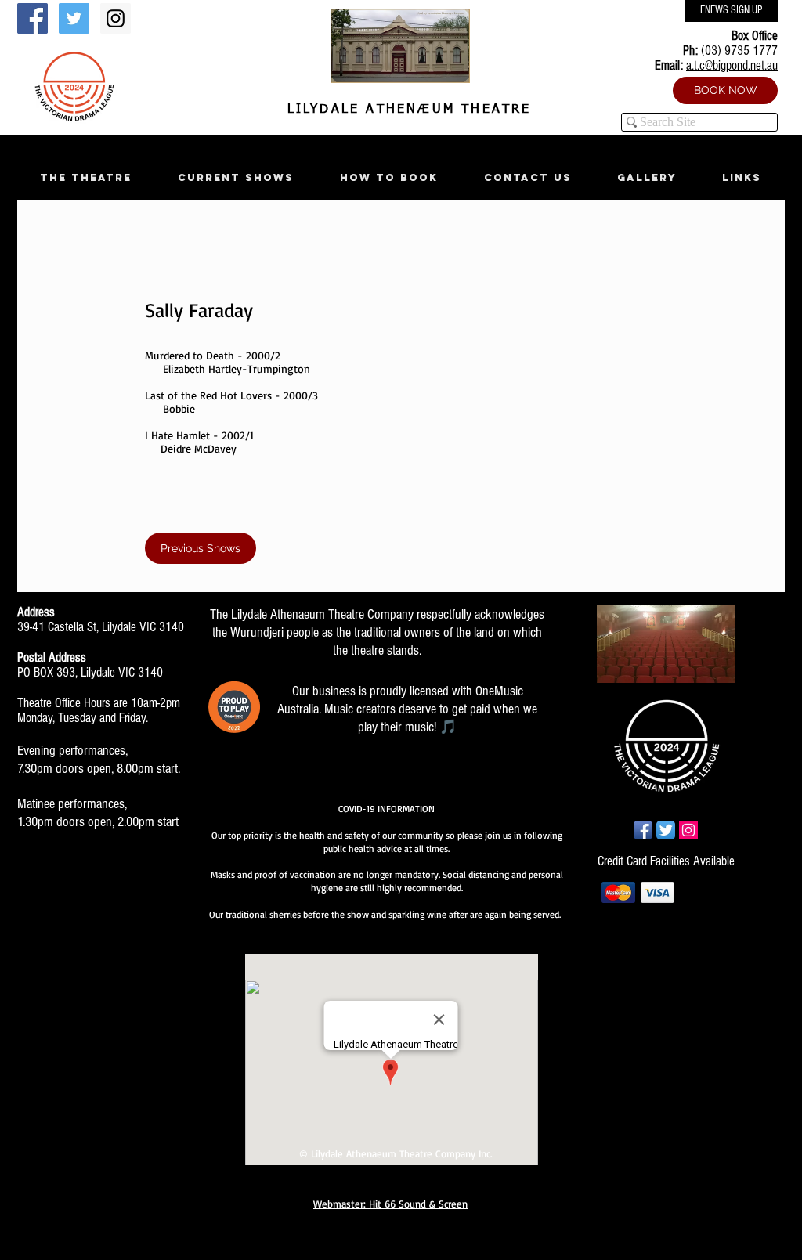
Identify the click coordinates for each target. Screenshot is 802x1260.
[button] (85, 177)
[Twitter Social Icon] (74, 18)
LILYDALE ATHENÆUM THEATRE (405, 109)
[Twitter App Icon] (665, 830)
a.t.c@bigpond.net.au (732, 65)
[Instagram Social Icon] (115, 18)
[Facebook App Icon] (643, 830)
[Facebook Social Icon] (32, 18)
